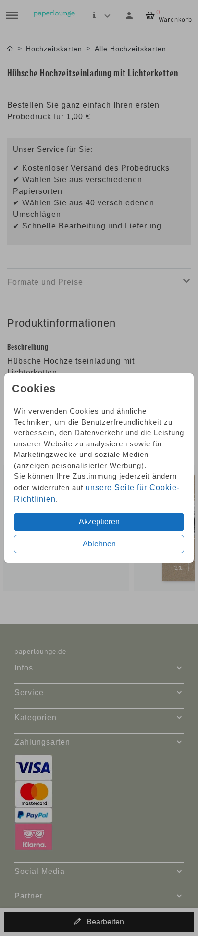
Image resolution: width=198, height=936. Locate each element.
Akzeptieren (99, 522)
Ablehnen (99, 544)
